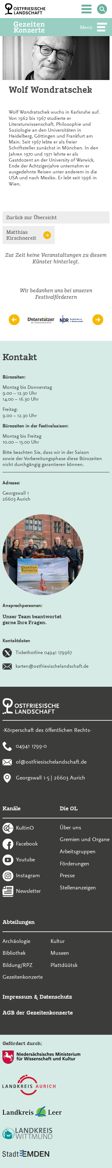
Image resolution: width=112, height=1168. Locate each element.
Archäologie (16, 941)
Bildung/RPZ (17, 965)
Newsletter (28, 891)
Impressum (17, 996)
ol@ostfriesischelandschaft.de (51, 761)
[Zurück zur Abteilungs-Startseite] (38, 27)
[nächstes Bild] (97, 319)
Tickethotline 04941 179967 (44, 652)
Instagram (28, 875)
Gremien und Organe (85, 839)
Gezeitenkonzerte (22, 977)
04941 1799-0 (31, 746)
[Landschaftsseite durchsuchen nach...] (102, 9)
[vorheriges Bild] (14, 319)
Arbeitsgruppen (78, 851)
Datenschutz (56, 996)
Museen (59, 953)
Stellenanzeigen (78, 887)
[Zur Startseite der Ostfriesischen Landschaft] (25, 9)
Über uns (70, 827)
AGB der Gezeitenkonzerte (37, 1012)
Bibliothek (14, 953)
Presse (67, 875)
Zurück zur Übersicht (31, 217)
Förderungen (74, 863)
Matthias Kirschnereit (21, 235)
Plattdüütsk (63, 965)
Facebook (27, 844)
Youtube (25, 859)
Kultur (57, 941)
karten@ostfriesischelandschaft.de (52, 666)
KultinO (25, 828)
